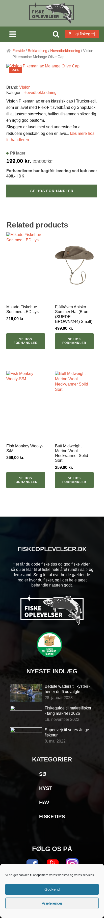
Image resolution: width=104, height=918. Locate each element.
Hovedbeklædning (65, 51)
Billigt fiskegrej (82, 34)
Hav (44, 802)
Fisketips (52, 816)
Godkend (52, 889)
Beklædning (37, 51)
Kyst (45, 788)
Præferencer (52, 903)
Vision (25, 87)
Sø (42, 774)
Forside (18, 51)
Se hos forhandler (51, 191)
